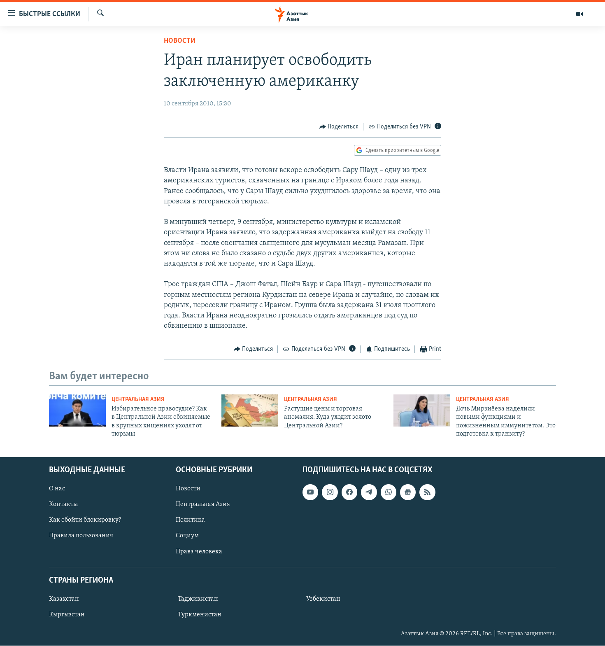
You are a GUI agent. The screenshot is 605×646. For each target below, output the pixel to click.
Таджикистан (198, 599)
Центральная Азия (138, 399)
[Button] (339, 126)
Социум (187, 536)
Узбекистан (323, 599)
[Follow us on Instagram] (329, 492)
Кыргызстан (67, 614)
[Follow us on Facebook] (349, 492)
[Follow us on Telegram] (369, 492)
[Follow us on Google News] (408, 492)
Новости (179, 41)
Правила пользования (81, 536)
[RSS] (427, 492)
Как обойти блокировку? (85, 520)
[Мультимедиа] (579, 14)
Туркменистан (199, 614)
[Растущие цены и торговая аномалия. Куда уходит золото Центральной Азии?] (249, 410)
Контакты (63, 504)
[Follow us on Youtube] (310, 492)
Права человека (199, 551)
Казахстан (64, 599)
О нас (57, 489)
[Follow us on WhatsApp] (388, 492)
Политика (190, 520)
